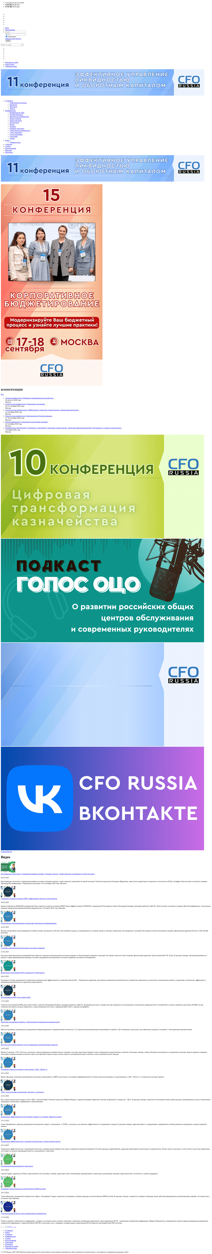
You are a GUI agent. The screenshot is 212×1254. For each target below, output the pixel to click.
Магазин (8, 150)
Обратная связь (11, 66)
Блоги (7, 140)
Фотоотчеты (14, 123)
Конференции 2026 (17, 113)
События (8, 144)
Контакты (13, 107)
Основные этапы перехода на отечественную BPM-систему (23, 1189)
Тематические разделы (18, 103)
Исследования (10, 148)
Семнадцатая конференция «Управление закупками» (25, 404)
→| (15, 1227)
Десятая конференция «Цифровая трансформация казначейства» (29, 398)
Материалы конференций (19, 117)
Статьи (8, 146)
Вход (7, 28)
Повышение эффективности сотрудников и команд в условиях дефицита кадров (31, 1117)
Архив (12, 138)
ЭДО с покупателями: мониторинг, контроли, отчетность (22, 1092)
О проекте (9, 101)
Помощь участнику (17, 128)
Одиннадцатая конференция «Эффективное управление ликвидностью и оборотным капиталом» (42, 410)
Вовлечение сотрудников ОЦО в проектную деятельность (23, 973)
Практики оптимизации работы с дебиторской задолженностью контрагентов (30, 1022)
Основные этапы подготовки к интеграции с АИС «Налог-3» (24, 1069)
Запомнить (12, 37)
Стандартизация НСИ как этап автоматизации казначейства (23, 1213)
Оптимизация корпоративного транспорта (17, 1166)
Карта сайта (9, 64)
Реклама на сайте (11, 62)
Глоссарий (14, 136)
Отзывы (13, 126)
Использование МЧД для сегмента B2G (16, 997)
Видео (12, 124)
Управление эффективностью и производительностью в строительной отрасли (30, 1141)
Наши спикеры (15, 119)
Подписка (9, 1244)
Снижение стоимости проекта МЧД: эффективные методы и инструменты (29, 899)
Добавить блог (15, 142)
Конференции (10, 111)
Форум (12, 109)
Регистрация (10, 30)
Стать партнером (16, 134)
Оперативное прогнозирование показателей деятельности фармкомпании (29, 923)
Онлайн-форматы (16, 115)
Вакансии (13, 105)
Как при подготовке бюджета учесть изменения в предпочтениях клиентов (29, 1045)
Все (2, 394)
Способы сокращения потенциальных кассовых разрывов (23, 948)
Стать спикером (16, 132)
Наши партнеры (16, 121)
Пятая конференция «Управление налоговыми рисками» (26, 422)
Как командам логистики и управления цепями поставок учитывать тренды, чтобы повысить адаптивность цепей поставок (48, 874)
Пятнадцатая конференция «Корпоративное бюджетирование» (29, 416)
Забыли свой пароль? (13, 39)
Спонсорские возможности (20, 130)
